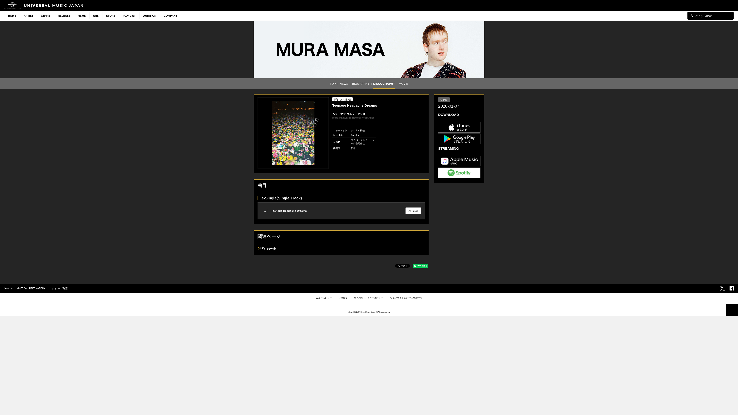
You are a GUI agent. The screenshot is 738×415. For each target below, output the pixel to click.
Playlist (129, 15)
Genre (45, 15)
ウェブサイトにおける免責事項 (406, 298)
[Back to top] (732, 310)
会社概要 (343, 298)
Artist (28, 15)
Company (170, 15)
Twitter (722, 288)
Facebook (732, 288)
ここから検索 (691, 15)
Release (64, 15)
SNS (96, 15)
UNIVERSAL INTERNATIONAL (31, 288)
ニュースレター (324, 298)
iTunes (413, 211)
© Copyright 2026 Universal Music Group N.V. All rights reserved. (369, 312)
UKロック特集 (268, 248)
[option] (293, 132)
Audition (149, 15)
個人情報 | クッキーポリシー (369, 298)
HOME (12, 15)
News (82, 15)
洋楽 (65, 288)
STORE (110, 15)
